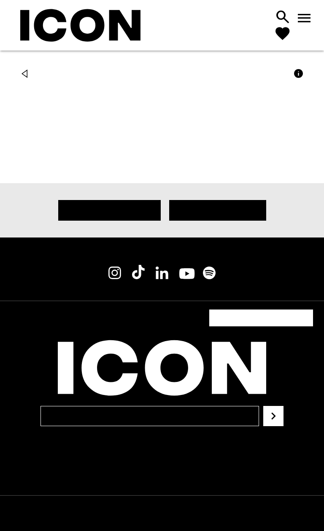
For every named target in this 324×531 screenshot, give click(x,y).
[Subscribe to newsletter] (273, 406)
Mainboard (241, 513)
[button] (26, 74)
